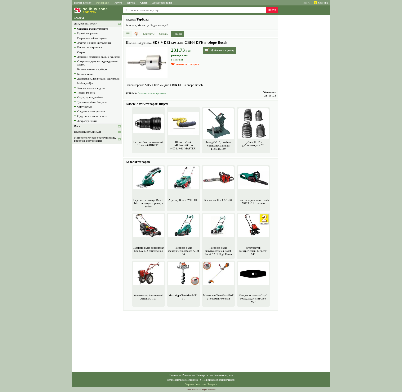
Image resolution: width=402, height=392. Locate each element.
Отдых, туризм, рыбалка (90, 97)
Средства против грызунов (91, 111)
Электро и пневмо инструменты (94, 42)
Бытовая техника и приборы (92, 69)
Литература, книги (87, 121)
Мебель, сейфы (85, 83)
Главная (173, 375)
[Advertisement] (200, 341)
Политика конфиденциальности (218, 379)
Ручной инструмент (87, 33)
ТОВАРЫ (78, 17)
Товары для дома (86, 92)
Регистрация (102, 2)
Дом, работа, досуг (85, 23)
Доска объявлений (162, 2)
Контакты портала (223, 375)
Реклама (186, 375)
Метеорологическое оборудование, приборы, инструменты (95, 139)
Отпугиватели (84, 106)
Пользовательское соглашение (182, 379)
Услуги (118, 2)
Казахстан (201, 384)
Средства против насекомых (92, 116)
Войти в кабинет (82, 2)
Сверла (81, 52)
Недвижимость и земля (87, 131)
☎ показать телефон (185, 64)
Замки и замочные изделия (91, 88)
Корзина (321, 2)
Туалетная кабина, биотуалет (92, 102)
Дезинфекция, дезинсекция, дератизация (98, 78)
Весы (77, 126)
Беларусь (212, 384)
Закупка (131, 2)
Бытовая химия (85, 74)
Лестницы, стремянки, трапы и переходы (98, 56)
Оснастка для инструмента (152, 93)
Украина (189, 384)
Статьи (143, 2)
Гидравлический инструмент (92, 38)
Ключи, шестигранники (89, 47)
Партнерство (202, 375)
